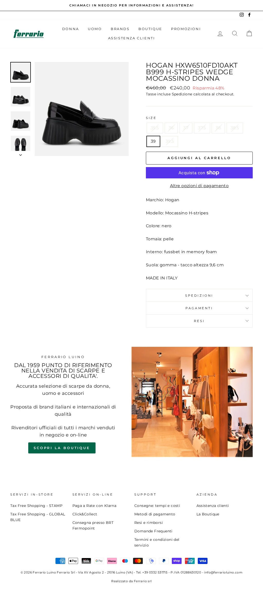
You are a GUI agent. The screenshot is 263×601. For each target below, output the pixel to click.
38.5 (235, 127)
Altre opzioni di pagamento (199, 185)
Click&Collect (84, 514)
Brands (120, 29)
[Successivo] (20, 153)
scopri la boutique (62, 448)
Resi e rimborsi (148, 523)
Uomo (95, 29)
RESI (199, 321)
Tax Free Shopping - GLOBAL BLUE (37, 517)
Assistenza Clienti (131, 38)
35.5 (155, 127)
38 (218, 127)
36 (171, 127)
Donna (70, 29)
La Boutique (207, 514)
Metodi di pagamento (154, 514)
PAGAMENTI (199, 308)
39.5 (170, 141)
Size (151, 118)
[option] (131, 5)
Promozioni (186, 29)
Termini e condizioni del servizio (157, 542)
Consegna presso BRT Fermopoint (93, 525)
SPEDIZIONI (199, 295)
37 (185, 127)
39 (153, 141)
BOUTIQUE (150, 29)
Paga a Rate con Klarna (94, 506)
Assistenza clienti (212, 506)
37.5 (202, 127)
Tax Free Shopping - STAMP (36, 506)
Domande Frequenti (153, 531)
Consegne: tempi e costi (157, 506)
